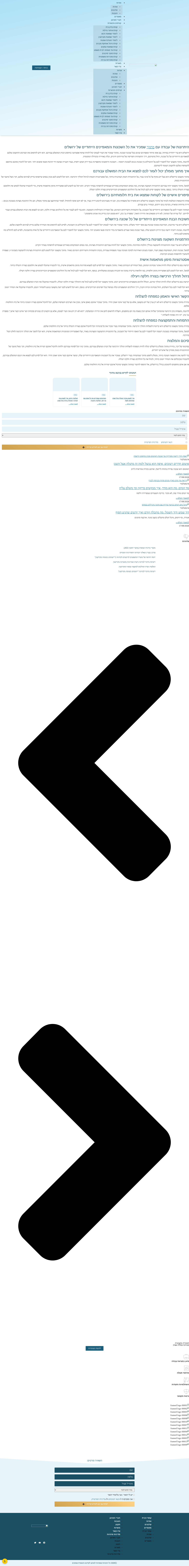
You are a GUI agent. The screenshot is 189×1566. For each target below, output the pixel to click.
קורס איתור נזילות (110, 30)
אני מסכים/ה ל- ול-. (165, 442)
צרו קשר (117, 66)
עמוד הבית (146, 1518)
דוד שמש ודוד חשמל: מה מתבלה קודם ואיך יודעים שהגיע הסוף (152, 512)
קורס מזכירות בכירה (109, 60)
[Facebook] (44, 1543)
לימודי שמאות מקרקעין (107, 37)
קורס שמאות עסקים (109, 47)
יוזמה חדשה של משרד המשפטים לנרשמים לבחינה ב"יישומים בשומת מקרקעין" (125, 557)
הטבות (114, 13)
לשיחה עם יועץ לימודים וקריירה (97, 447)
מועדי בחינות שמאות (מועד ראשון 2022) (139, 548)
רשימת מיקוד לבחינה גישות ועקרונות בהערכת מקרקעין (134, 562)
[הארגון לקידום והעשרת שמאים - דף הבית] (143, 68)
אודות (118, 3)
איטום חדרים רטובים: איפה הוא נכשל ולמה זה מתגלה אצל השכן (151, 463)
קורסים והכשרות (114, 23)
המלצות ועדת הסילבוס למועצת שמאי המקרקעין (137, 567)
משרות (118, 63)
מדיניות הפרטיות (151, 442)
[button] (94, 763)
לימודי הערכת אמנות (109, 40)
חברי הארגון (116, 20)
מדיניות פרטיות (113, 1534)
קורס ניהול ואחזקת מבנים (106, 43)
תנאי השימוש (166, 442)
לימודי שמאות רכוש (109, 34)
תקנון (118, 1524)
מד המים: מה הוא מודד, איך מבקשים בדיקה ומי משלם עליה (154, 488)
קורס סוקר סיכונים (109, 53)
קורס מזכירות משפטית (108, 57)
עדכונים (114, 10)
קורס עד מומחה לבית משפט (105, 50)
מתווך (150, 147)
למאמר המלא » (182, 474)
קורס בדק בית (111, 27)
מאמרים (117, 17)
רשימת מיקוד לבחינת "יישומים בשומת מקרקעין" (136, 571)
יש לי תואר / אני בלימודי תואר (173, 438)
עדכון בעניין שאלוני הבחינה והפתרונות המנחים (137, 552)
